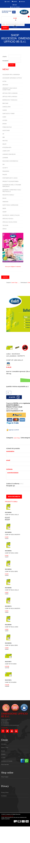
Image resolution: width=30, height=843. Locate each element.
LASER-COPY (6, 151)
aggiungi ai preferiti (14, 429)
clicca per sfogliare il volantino (13, 266)
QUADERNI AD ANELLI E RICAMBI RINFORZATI (11, 185)
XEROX (4, 228)
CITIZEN (4, 120)
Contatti (3, 757)
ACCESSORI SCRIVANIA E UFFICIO (12, 78)
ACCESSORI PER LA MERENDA (11, 74)
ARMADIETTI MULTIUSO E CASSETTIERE (9, 88)
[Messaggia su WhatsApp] (27, 760)
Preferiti (3, 754)
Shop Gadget (4, 776)
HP (3, 134)
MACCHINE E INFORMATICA (10, 161)
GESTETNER (6, 130)
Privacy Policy (4, 792)
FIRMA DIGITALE (7, 127)
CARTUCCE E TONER (8, 113)
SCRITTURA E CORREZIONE (10, 205)
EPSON (4, 123)
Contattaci (4, 795)
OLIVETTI (5, 167)
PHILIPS (4, 174)
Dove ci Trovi (4, 747)
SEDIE (4, 208)
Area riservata (5, 764)
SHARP (4, 211)
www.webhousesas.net (7, 816)
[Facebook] (22, 760)
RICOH (4, 198)
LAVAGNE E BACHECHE (9, 154)
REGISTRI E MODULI (8, 195)
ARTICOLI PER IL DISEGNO (10, 93)
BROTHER (5, 103)
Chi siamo (3, 744)
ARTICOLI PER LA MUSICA (9, 96)
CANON (4, 110)
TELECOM (5, 225)
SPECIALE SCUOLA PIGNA (9, 222)
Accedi (3, 751)
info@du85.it (4, 727)
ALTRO (4, 81)
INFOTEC (5, 140)
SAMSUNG (5, 201)
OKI (3, 164)
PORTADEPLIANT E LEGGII (9, 178)
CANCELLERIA (6, 106)
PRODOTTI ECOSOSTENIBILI (10, 181)
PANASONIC (5, 171)
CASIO (4, 117)
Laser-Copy (14, 282)
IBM (3, 137)
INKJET (4, 144)
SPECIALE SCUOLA (7, 218)
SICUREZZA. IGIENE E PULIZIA (11, 215)
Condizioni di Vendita (6, 761)
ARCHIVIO (5, 84)
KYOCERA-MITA (6, 147)
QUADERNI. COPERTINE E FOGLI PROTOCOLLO (11, 190)
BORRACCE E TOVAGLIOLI (9, 100)
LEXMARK (5, 157)
